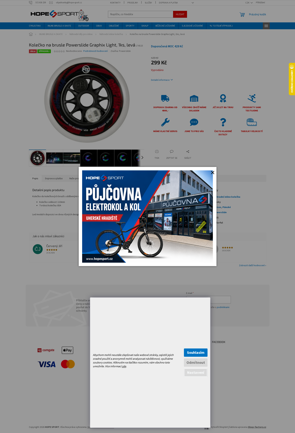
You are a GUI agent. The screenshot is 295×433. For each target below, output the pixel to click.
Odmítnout (196, 362)
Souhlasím (195, 352)
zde (124, 366)
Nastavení (195, 372)
